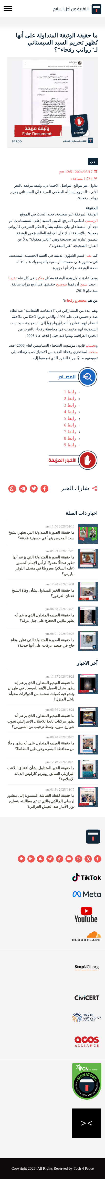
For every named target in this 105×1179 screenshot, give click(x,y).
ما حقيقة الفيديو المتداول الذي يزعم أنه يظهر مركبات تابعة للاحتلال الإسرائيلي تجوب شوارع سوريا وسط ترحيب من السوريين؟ (40, 721)
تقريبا (12, 278)
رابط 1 (70, 391)
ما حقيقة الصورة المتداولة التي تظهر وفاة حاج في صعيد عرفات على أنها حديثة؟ (42, 643)
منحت (93, 352)
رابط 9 (70, 444)
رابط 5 (70, 418)
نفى (88, 255)
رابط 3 (70, 405)
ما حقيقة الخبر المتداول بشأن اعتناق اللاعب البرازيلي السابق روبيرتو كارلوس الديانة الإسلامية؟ (40, 773)
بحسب (91, 345)
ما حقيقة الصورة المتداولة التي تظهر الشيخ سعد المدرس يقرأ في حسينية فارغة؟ (41, 535)
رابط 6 (70, 425)
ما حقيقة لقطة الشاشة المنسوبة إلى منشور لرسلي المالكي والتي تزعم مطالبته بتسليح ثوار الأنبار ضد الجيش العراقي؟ (40, 801)
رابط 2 (70, 398)
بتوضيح (61, 284)
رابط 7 (70, 431)
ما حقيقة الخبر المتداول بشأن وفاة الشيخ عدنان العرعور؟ (43, 593)
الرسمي (91, 221)
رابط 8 (70, 438)
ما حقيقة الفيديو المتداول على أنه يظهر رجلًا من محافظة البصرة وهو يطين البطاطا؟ (41, 746)
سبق (83, 284)
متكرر (39, 278)
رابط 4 (70, 411)
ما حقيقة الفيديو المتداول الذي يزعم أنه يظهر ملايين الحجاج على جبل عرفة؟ (44, 618)
